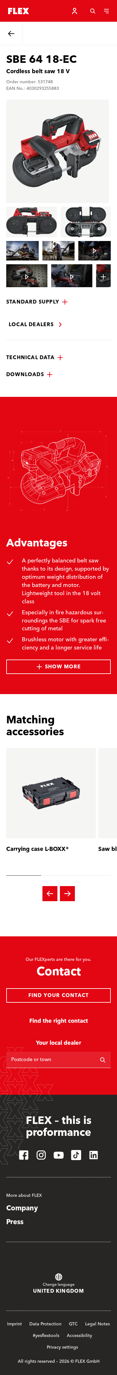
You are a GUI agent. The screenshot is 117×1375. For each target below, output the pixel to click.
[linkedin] (93, 1155)
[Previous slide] (49, 893)
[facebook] (23, 1155)
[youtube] (58, 1155)
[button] (37, 302)
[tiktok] (76, 1155)
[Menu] (106, 11)
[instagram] (41, 1155)
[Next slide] (67, 893)
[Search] (93, 11)
